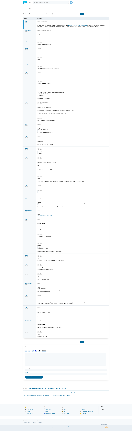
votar (41, 31)
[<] (103, 14)
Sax (64, 411)
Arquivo (31, 427)
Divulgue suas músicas (50, 413)
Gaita (46, 411)
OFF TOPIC (84, 413)
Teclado (65, 409)
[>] (107, 14)
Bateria (83, 409)
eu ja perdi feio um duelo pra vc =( (45, 215)
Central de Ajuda (44, 427)
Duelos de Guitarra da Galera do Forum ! (61, 395)
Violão (65, 407)
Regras (26, 427)
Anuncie (37, 427)
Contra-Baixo (48, 409)
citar (38, 22)
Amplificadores (30, 409)
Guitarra (30, 8)
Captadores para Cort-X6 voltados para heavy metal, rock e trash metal (66, 392)
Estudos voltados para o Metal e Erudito (90, 392)
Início (24, 8)
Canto (28, 411)
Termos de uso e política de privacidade (68, 427)
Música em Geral (30, 407)
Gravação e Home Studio (87, 411)
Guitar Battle (66, 413)
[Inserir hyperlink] (36, 351)
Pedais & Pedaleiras (86, 407)
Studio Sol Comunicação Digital (107, 427)
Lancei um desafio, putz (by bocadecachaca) (77, 25)
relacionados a (47, 388)
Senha (26, 372)
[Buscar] (71, 2)
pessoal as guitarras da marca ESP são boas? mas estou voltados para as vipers (36, 395)
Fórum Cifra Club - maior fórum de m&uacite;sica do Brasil (27, 2)
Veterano (26, 22)
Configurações (53, 427)
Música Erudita (30, 413)
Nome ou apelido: (28, 368)
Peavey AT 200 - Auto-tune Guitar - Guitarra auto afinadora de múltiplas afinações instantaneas (36, 392)
